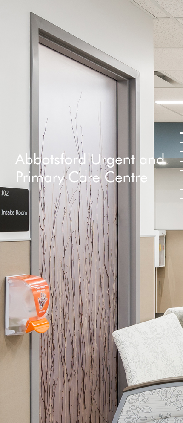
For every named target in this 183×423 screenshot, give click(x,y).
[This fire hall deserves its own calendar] (179, 189)
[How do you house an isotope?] (179, 161)
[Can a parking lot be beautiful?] (179, 142)
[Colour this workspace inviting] (179, 152)
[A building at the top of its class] (179, 180)
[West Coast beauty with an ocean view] (179, 133)
